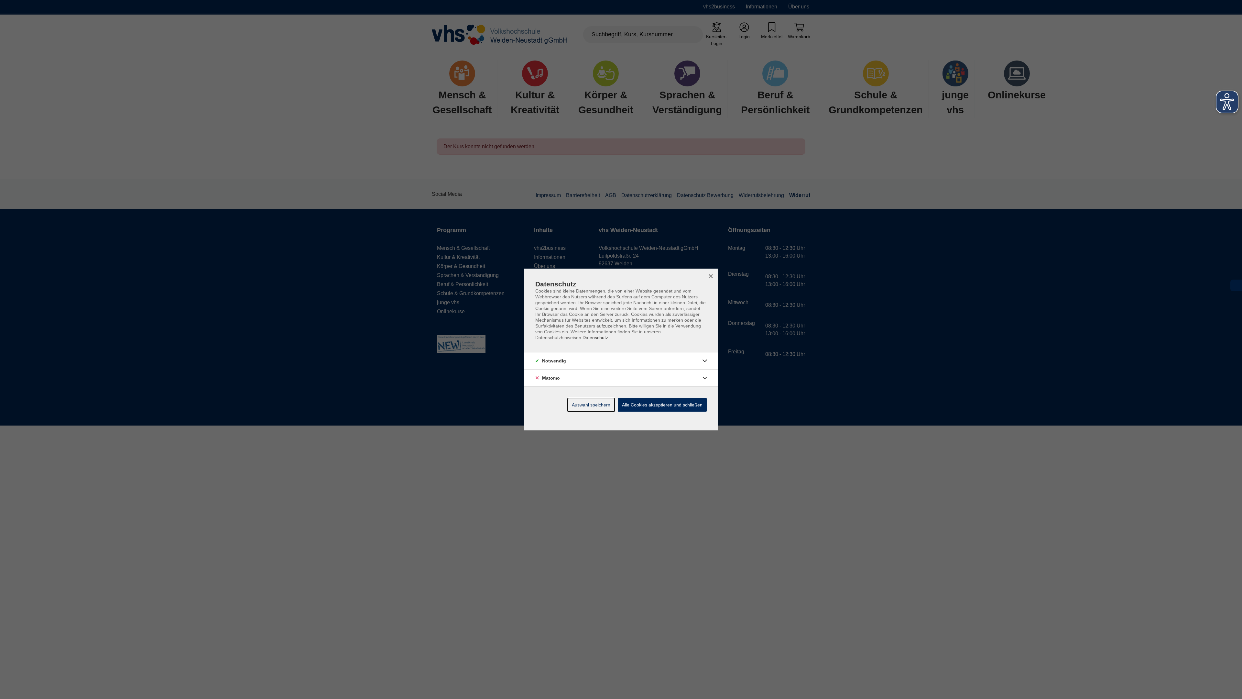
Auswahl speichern (591, 404)
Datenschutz (595, 337)
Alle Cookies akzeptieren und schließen (662, 404)
